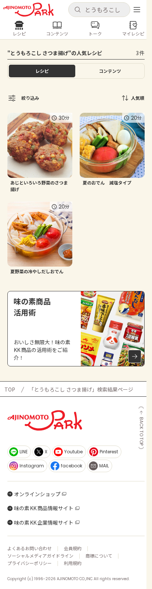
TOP (9, 389)
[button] (99, 9)
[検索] (77, 10)
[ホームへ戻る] (28, 10)
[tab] (110, 71)
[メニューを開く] (137, 9)
